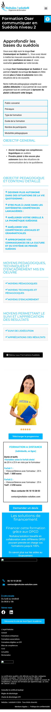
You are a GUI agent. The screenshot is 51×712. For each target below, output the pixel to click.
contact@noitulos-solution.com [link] (25, 496)
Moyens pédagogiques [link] (22, 283)
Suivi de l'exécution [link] (21, 331)
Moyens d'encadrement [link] (23, 299)
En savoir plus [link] (16, 552)
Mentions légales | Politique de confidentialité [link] (32, 707)
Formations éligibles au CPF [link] (11, 642)
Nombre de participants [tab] (15, 127)
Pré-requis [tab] (9, 109)
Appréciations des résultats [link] (26, 337)
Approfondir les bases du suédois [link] (21, 43)
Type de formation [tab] (13, 115)
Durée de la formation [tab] (15, 121)
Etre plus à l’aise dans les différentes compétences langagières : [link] (24, 208)
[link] (47, 19)
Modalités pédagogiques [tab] (16, 133)
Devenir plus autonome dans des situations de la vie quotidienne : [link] (25, 195)
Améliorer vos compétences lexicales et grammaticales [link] (22, 230)
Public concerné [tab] (12, 103)
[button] (46, 8)
